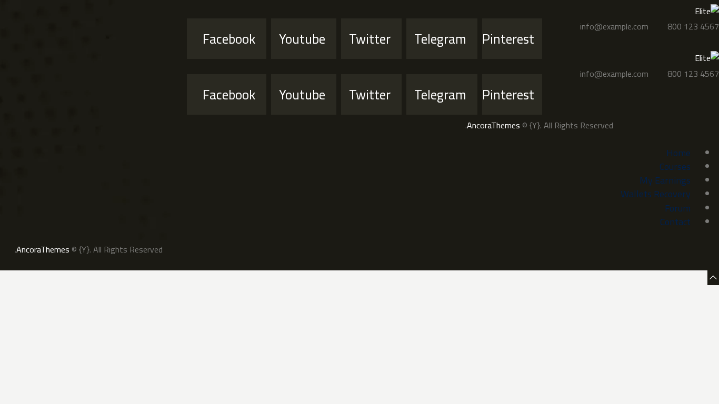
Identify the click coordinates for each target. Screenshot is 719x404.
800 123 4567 (693, 26)
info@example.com (614, 26)
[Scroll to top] (713, 277)
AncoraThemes (493, 125)
